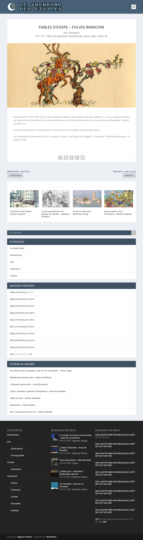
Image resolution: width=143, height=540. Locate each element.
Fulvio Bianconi (76, 36)
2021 (12, 326)
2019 (12, 340)
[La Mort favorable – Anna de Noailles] (54, 449)
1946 (49, 36)
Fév (106, 434)
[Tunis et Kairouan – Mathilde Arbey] (87, 198)
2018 (12, 347)
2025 (12, 299)
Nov (105, 446)
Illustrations (74, 32)
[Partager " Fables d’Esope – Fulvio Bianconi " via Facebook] (60, 157)
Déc (110, 446)
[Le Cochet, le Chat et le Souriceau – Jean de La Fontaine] (54, 437)
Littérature (15, 269)
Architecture (16, 255)
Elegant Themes (24, 537)
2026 (12, 292)
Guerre (87, 36)
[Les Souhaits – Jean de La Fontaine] (54, 485)
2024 (12, 306)
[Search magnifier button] (133, 232)
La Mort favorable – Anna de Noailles (72, 448)
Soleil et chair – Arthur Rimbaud (25, 398)
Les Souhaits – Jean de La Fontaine (71, 485)
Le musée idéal (17, 248)
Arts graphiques (59, 36)
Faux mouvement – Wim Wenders (75, 460)
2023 (12, 313)
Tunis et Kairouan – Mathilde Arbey (83, 212)
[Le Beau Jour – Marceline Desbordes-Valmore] (54, 473)
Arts (65, 32)
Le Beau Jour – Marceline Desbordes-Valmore (71, 472)
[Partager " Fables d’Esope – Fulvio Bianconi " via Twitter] (66, 157)
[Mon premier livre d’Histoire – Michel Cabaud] (118, 198)
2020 (12, 333)
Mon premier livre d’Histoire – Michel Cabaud (118, 212)
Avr (115, 434)
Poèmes (15, 510)
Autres (14, 483)
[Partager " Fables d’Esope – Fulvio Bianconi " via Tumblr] (71, 157)
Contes (14, 496)
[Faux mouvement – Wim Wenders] (54, 461)
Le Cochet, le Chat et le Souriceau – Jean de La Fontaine (75, 436)
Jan (102, 434)
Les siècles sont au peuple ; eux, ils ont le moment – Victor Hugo (41, 370)
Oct (101, 446)
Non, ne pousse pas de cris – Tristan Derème (31, 411)
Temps (100, 36)
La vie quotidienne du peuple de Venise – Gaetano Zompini (55, 214)
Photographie (17, 455)
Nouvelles (16, 503)
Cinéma (13, 275)
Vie (106, 36)
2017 (12, 354)
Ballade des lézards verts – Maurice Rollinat (30, 377)
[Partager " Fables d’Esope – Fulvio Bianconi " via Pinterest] (77, 157)
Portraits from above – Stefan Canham (21, 212)
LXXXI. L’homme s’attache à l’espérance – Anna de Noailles (38, 391)
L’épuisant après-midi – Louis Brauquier (29, 384)
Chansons (16, 489)
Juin (123, 434)
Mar (110, 434)
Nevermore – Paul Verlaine (22, 405)
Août (132, 434)
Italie (93, 36)
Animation (16, 469)
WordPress (51, 537)
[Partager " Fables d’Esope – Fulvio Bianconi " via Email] (82, 157)
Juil (127, 434)
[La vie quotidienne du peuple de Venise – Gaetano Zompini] (55, 198)
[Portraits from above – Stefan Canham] (24, 198)
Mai (119, 434)
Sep (97, 446)
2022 (12, 319)
